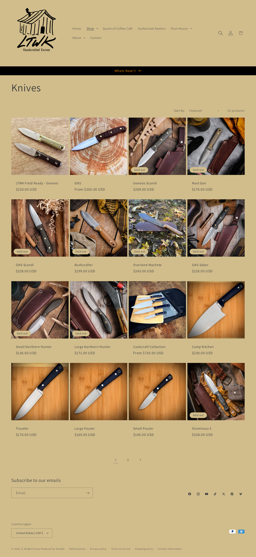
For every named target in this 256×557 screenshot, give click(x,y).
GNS (78, 183)
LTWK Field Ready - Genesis (37, 183)
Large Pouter (85, 429)
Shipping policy (144, 548)
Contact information (170, 548)
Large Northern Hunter (93, 347)
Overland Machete (147, 265)
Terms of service (120, 548)
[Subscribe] (88, 493)
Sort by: (179, 110)
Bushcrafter (84, 265)
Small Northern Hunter (34, 347)
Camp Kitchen (203, 347)
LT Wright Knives (30, 548)
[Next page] (140, 460)
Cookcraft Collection (149, 347)
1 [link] (116, 459)
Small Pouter (143, 429)
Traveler (22, 429)
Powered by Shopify (53, 548)
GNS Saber (200, 265)
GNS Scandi (25, 265)
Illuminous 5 (202, 429)
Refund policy (77, 548)
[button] (92, 28)
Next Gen (199, 183)
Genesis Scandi (145, 183)
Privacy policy (98, 548)
